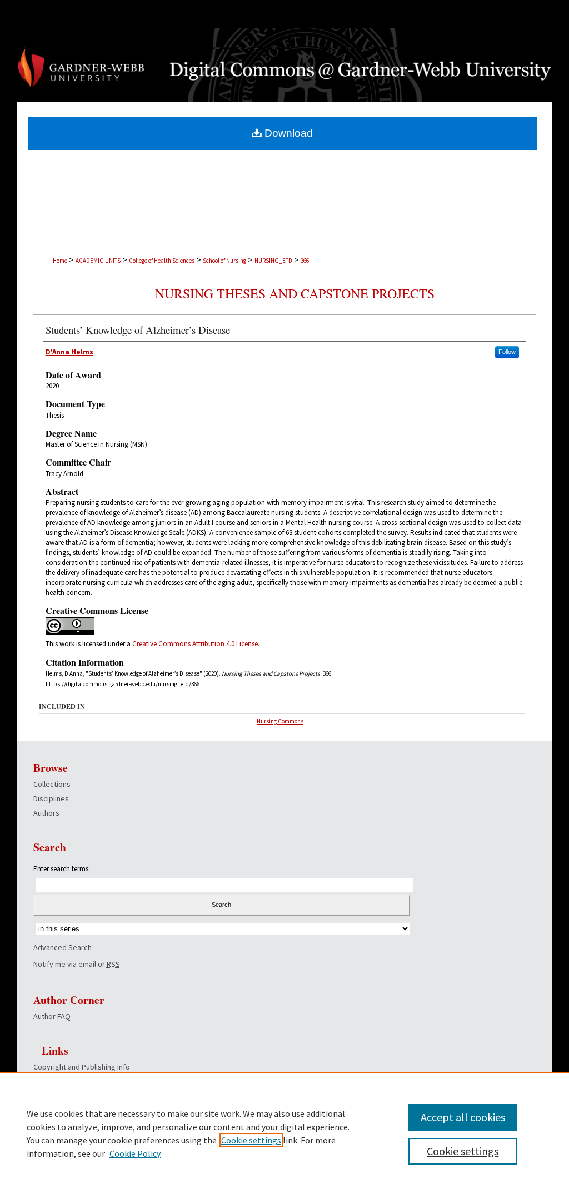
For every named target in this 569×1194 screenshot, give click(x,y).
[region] (284, 1133)
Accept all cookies (463, 1117)
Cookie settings (251, 1140)
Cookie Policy (135, 1153)
